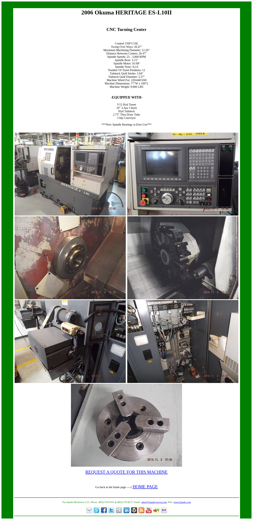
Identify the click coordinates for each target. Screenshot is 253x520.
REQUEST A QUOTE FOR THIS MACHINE (126, 472)
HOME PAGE (145, 486)
